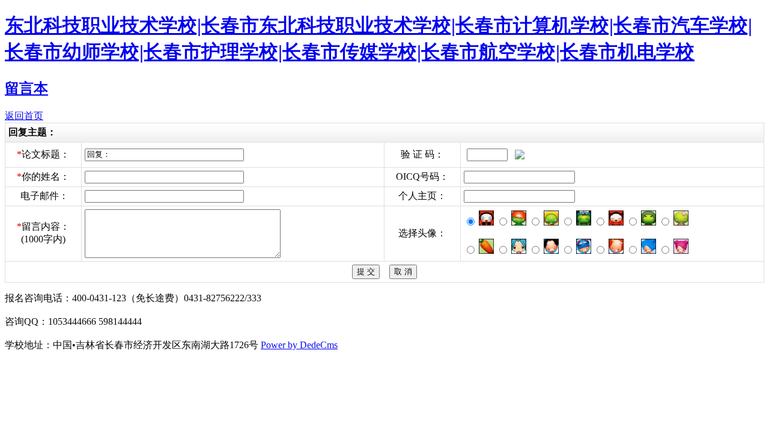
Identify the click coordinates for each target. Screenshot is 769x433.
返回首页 (24, 116)
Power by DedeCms (299, 345)
